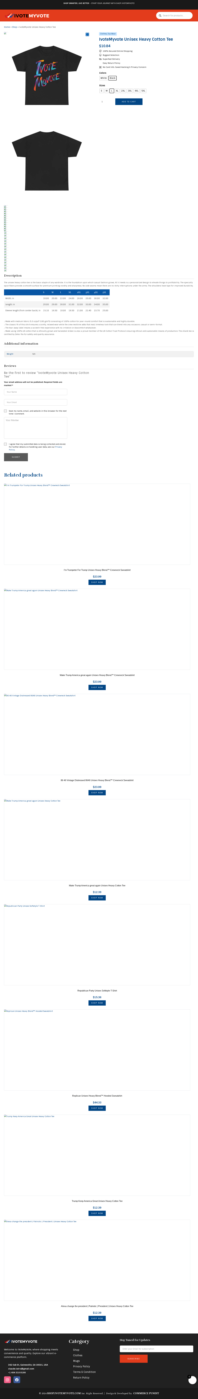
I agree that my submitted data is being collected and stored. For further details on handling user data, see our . (37, 447)
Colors (102, 73)
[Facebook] (16, 1379)
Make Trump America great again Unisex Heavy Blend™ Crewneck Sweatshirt (97, 675)
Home (7, 27)
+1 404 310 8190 (17, 1372)
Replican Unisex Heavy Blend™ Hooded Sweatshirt (97, 1096)
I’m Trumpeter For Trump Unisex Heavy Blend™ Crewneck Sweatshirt (97, 570)
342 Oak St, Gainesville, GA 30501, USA (28, 1365)
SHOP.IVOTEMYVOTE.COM (64, 1393)
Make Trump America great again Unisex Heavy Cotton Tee (97, 885)
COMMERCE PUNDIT (146, 1393)
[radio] (104, 78)
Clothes (103, 34)
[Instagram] (7, 1379)
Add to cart (129, 102)
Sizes (102, 85)
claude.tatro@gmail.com (21, 1368)
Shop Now (97, 582)
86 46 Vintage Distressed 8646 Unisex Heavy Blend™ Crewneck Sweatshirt (97, 780)
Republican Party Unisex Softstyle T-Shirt (97, 991)
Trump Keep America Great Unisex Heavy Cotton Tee (97, 1201)
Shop (14, 27)
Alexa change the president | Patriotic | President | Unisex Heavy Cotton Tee (97, 1306)
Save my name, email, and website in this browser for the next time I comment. (38, 412)
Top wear (112, 34)
